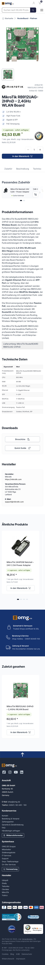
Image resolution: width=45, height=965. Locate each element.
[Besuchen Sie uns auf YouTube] (16, 772)
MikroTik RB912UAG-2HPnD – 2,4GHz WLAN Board (20, 708)
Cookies (5, 954)
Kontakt (5, 816)
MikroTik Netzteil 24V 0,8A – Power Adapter (19, 190)
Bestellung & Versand (10, 819)
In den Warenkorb (20, 156)
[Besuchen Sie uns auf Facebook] (4, 772)
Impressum (20, 959)
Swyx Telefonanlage (10, 861)
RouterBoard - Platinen (27, 18)
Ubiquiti (5, 880)
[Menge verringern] (28, 150)
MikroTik (5, 892)
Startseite (8, 18)
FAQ (3, 828)
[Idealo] (12, 929)
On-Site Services (9, 864)
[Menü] (41, 925)
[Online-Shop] (39, 10)
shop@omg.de (14, 802)
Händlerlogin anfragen (11, 831)
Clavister (5, 889)
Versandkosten (27, 939)
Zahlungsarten (8, 822)
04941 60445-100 (32, 639)
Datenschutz (27, 954)
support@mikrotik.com (14, 502)
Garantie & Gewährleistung (13, 825)
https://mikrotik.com (13, 479)
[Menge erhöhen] (40, 150)
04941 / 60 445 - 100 (17, 805)
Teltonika (5, 886)
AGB (18, 954)
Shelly (4, 883)
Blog (12, 954)
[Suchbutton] (33, 10)
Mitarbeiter (6, 849)
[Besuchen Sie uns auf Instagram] (10, 772)
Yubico (5, 895)
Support (5, 858)
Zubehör (8, 168)
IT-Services (6, 855)
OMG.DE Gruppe (9, 846)
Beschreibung (22, 168)
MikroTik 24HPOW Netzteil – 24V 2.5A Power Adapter (20, 563)
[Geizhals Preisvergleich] (33, 917)
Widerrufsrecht (8, 959)
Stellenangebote (8, 852)
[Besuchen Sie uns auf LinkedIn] (22, 772)
